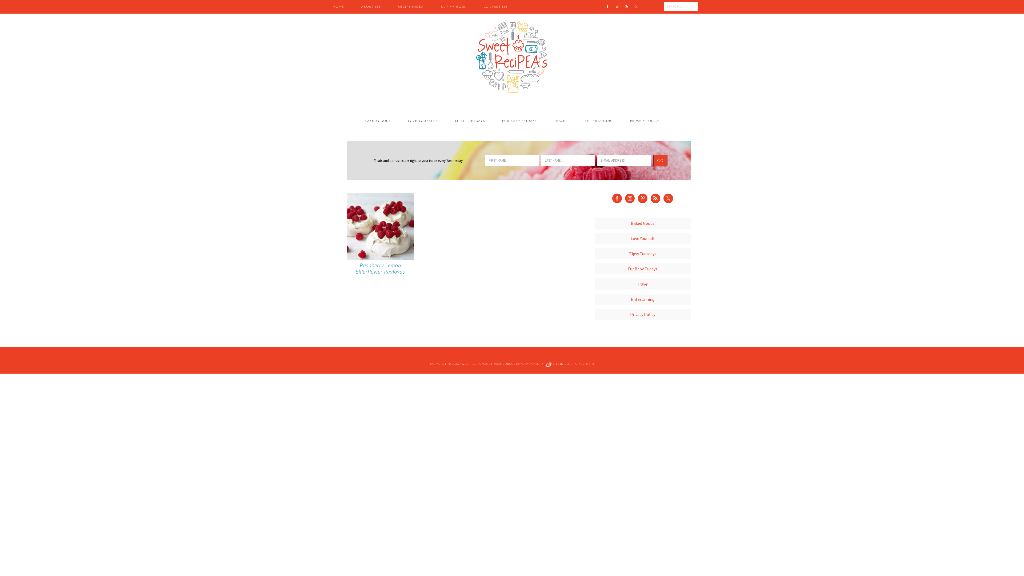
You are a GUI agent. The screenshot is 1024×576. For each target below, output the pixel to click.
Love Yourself (643, 238)
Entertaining (643, 299)
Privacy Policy (642, 314)
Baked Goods (642, 223)
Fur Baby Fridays (642, 268)
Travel (643, 284)
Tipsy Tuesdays (642, 253)
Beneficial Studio (579, 363)
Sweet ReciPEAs (512, 57)
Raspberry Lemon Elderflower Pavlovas (380, 268)
